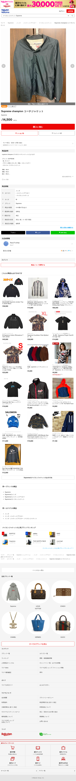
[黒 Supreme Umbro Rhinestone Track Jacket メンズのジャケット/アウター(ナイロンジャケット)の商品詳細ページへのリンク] (12, 321)
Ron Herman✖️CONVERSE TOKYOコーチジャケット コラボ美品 (12, 469)
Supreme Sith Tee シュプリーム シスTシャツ (11, 403)
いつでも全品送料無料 (38, 753)
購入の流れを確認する (66, 227)
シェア (38, 232)
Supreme (11, 23)
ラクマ (3, 23)
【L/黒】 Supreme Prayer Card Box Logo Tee (62, 336)
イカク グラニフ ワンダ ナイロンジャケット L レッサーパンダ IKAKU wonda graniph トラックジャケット (37, 404)
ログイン (62, 11)
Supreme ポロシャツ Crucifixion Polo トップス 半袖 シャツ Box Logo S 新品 (12, 368)
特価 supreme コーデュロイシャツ (37, 367)
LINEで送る (63, 232)
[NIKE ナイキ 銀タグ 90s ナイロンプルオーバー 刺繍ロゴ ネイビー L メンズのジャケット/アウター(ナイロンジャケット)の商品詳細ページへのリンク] (63, 421)
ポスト (14, 232)
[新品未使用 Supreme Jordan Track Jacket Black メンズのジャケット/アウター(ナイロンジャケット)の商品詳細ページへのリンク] (12, 288)
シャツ (29, 365)
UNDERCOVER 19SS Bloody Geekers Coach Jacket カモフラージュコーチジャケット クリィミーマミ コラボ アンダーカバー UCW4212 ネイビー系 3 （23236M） (37, 438)
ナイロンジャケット (45, 23)
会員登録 (70, 11)
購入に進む (38, 126)
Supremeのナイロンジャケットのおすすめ (38, 477)
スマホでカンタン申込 (13, 764)
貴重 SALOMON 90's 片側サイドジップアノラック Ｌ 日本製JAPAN (12, 436)
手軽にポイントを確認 (63, 764)
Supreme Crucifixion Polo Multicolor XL (37, 336)
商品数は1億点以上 (12, 753)
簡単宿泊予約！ (63, 753)
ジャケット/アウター (29, 23)
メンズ (18, 23)
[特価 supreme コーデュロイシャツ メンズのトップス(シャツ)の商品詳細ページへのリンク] (37, 353)
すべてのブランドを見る (38, 644)
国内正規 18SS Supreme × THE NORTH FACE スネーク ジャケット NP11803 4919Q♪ (37, 303)
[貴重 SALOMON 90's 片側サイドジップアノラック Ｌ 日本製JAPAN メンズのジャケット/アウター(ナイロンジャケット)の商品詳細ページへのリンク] (12, 421)
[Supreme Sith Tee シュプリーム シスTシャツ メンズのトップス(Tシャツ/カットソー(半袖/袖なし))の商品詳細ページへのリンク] (12, 388)
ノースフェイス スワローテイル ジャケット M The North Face (62, 403)
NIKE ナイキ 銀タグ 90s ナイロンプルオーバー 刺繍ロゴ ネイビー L (63, 436)
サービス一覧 (5, 770)
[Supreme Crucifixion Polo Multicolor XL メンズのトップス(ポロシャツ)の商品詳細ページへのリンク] (37, 321)
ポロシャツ (30, 333)
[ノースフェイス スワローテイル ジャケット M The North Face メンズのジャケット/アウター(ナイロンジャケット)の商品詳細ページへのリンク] (63, 388)
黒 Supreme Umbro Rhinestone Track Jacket (12, 336)
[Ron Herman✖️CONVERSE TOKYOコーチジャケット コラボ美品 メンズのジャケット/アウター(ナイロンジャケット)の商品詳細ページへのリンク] (12, 454)
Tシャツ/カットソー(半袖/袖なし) (61, 333)
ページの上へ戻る (38, 570)
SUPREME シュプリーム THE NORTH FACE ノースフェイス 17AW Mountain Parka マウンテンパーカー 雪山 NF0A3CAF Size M (63, 304)
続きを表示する (66, 176)
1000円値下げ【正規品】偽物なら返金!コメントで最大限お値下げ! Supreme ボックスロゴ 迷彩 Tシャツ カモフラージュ (62, 369)
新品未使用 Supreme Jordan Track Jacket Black (12, 302)
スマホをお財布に (38, 764)
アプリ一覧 (42, 770)
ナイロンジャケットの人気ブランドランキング (57, 548)
